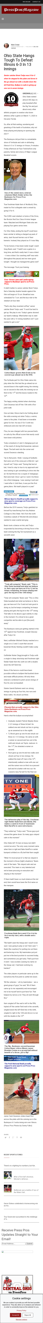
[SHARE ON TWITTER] (5, 1137)
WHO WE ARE (26, 2)
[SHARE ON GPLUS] (13, 1137)
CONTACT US (36, 2)
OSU (34, 46)
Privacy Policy (21, 1310)
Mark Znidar (15, 45)
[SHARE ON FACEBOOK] (9, 1137)
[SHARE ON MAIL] (21, 1137)
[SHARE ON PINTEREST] (17, 1137)
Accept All (15, 1315)
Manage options (21, 1319)
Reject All (27, 1315)
